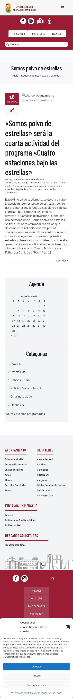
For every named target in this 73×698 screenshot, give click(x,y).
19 (23, 320)
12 (23, 315)
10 (13, 315)
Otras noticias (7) (21, 396)
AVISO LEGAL (41, 693)
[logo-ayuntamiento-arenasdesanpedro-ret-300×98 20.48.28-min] (20, 3)
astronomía (26, 186)
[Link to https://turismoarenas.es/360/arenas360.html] (49, 21)
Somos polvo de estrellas (42, 189)
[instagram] (31, 21)
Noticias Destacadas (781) (27, 388)
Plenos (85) (18, 405)
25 (18, 325)
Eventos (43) (18, 372)
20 (28, 320)
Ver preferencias (37, 685)
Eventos (46, 182)
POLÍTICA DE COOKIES (22, 693)
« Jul (14, 335)
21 (34, 320)
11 (18, 315)
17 (13, 320)
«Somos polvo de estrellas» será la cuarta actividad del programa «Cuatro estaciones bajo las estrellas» (32, 147)
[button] (68, 627)
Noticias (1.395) (20, 380)
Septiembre (21, 189)
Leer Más (61, 260)
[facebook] (23, 21)
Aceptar (36, 666)
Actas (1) (16, 363)
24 (13, 325)
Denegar (36, 675)
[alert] (36, 414)
